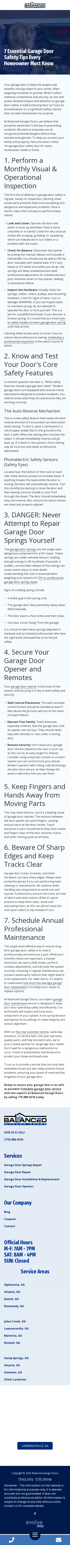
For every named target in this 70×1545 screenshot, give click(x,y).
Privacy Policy (25, 1478)
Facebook (35, 1513)
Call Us (11, 1540)
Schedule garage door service (41, 1089)
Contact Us (58, 1540)
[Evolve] (35, 1523)
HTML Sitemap (43, 1478)
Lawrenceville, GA (35, 1446)
